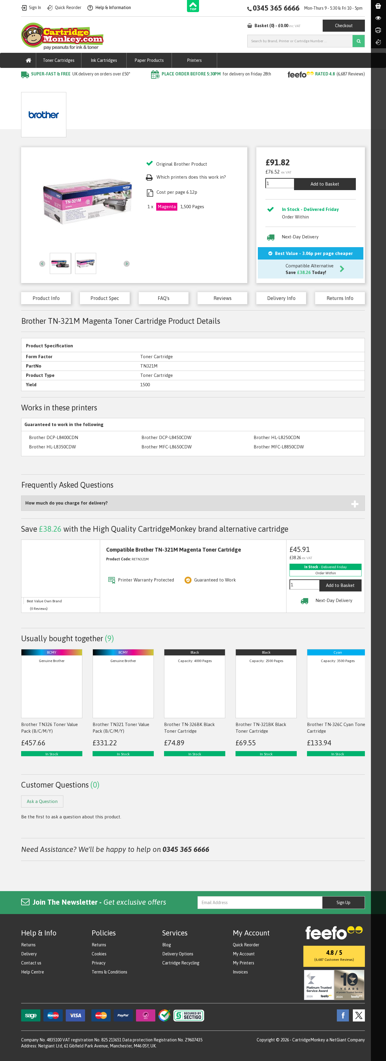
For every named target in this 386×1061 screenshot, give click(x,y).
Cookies (99, 953)
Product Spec (104, 298)
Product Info (46, 298)
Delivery (29, 953)
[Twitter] (357, 1015)
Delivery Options (177, 953)
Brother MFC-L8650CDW (166, 446)
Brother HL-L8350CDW (52, 446)
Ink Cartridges (104, 60)
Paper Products (149, 60)
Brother (92, 86)
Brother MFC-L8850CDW (279, 446)
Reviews (223, 298)
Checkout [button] (344, 25)
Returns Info (340, 298)
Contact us (31, 963)
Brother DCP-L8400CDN (53, 437)
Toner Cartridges (58, 60)
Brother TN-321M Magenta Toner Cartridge (152, 86)
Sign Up (343, 902)
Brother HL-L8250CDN (277, 437)
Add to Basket (325, 183)
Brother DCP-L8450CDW (166, 437)
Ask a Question (145, 112)
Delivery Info (281, 298)
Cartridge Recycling (180, 963)
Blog (166, 944)
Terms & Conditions (109, 972)
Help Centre (32, 972)
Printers (194, 60)
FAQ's (163, 298)
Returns (28, 944)
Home (27, 86)
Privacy (99, 963)
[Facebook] (341, 1015)
